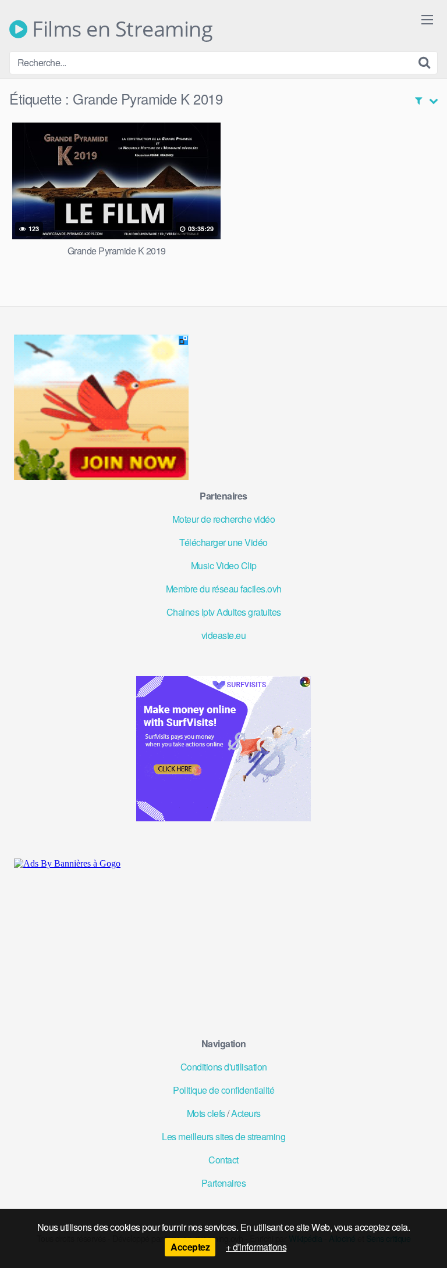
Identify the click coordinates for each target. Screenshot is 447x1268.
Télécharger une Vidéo (223, 542)
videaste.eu (223, 635)
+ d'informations (256, 1246)
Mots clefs (206, 1113)
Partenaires (223, 1183)
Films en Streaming (119, 29)
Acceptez (190, 1246)
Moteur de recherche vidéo (223, 519)
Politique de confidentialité (223, 1090)
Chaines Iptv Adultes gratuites (223, 612)
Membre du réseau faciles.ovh (224, 588)
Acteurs (246, 1113)
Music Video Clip (224, 565)
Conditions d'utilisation (223, 1066)
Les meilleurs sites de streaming (223, 1136)
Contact (223, 1159)
